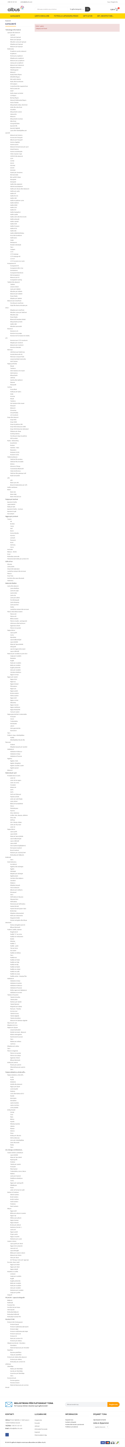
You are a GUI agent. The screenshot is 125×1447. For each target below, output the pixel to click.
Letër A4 (12, 778)
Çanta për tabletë (15, 289)
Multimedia (10, 49)
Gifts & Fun (87, 16)
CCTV (11, 251)
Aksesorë (12, 72)
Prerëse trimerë (14, 1382)
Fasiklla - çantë (14, 946)
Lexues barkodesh (15, 1029)
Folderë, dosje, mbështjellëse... (16, 735)
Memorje (10, 349)
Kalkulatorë (10, 749)
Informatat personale (41, 1429)
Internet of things (15, 466)
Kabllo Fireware (14, 226)
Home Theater (14, 102)
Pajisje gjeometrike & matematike (17, 714)
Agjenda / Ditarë (15, 1057)
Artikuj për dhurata (15, 1135)
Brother (12, 523)
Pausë (12, 1187)
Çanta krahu (13, 593)
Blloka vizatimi (14, 618)
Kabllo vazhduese (12, 487)
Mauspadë (13, 384)
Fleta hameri (13, 1169)
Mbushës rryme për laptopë (18, 42)
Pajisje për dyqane (12, 1027)
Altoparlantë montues (16, 119)
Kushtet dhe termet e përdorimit (74, 1424)
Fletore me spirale (15, 628)
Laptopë (12, 35)
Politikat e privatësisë (71, 1426)
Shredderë (13, 1345)
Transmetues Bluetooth (17, 468)
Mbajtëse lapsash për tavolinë (18, 747)
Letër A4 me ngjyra (15, 780)
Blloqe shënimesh (15, 927)
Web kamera (14, 373)
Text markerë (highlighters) (18, 845)
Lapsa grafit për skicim (16, 1243)
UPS (8, 478)
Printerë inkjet (14, 1329)
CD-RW (12, 160)
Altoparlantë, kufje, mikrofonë (18, 105)
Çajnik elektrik (11, 504)
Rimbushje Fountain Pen (14, 1316)
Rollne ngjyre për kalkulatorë (18, 990)
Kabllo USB (13, 198)
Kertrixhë (10, 549)
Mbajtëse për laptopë (16, 44)
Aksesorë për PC (15, 277)
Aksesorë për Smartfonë (14, 300)
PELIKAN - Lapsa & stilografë (15, 1297)
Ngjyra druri (13, 679)
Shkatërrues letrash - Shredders (16, 1343)
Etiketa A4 (13, 787)
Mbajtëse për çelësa (13, 1046)
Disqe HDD (13, 419)
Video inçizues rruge (16, 153)
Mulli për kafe (11, 506)
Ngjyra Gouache (14, 1236)
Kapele (12, 1121)
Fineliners (13, 1204)
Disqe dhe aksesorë (12, 417)
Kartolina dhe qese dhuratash (15, 578)
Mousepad (13, 892)
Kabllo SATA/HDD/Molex (17, 233)
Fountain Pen (11, 1305)
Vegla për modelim (15, 656)
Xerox (12, 547)
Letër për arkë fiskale (16, 799)
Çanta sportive (14, 604)
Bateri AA (13, 492)
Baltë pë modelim (15, 665)
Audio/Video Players (16, 74)
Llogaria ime (38, 1420)
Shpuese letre (14, 899)
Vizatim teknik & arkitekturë (15, 1152)
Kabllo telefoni (14, 202)
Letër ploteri (14, 801)
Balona (12, 1119)
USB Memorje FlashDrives (17, 352)
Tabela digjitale (14, 1015)
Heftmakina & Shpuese (16, 897)
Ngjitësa (9, 758)
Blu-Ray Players (14, 98)
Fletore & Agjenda (12, 1050)
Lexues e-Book (14, 286)
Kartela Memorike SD (16, 354)
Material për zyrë (11, 773)
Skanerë (12, 382)
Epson (12, 530)
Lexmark (12, 537)
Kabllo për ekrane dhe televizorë (19, 188)
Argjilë (12, 660)
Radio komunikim (15, 475)
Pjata (11, 1117)
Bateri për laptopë (15, 39)
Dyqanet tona (69, 1419)
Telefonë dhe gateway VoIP (18, 473)
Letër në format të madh (17, 1190)
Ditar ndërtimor (14, 813)
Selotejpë (13, 871)
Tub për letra (14, 948)
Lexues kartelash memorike (18, 359)
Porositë (37, 1423)
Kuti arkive (13, 950)
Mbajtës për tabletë (16, 298)
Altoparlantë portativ (16, 321)
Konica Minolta (14, 533)
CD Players (13, 95)
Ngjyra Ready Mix (15, 709)
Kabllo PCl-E (13, 228)
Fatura (12, 806)
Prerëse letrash (11, 1378)
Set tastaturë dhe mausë (17, 403)
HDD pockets (14, 438)
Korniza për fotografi (16, 137)
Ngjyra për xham (15, 1267)
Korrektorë (13, 864)
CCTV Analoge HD (15, 256)
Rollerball (10, 1302)
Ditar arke (13, 817)
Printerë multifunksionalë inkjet (19, 1331)
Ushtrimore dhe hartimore (17, 623)
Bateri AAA (13, 494)
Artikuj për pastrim (12, 1062)
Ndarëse (12, 941)
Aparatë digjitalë (15, 128)
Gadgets (12, 249)
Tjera (11, 247)
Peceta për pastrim (15, 1064)
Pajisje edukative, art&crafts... (15, 1075)
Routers (12, 445)
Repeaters (13, 450)
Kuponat (37, 1432)
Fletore (9, 573)
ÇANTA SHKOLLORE (42, 16)
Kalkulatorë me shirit (16, 992)
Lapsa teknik (13, 834)
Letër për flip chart (15, 824)
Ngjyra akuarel (14, 1222)
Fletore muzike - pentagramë (18, 621)
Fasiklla (12, 737)
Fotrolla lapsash (14, 600)
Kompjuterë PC (11, 263)
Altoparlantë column (16, 112)
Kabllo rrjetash (14, 221)
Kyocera (12, 535)
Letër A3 (12, 827)
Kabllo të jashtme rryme (17, 200)
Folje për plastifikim (15, 1354)
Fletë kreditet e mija (41, 1435)
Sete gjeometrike (15, 728)
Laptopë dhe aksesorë (13, 32)
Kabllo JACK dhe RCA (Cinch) (18, 216)
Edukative (13, 1082)
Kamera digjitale (15, 142)
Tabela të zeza (14, 1013)
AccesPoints (13, 443)
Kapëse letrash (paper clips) (18, 908)
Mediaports (13, 242)
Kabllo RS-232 (14, 195)
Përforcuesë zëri (15, 88)
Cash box (12, 1043)
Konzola (12, 396)
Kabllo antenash (14, 219)
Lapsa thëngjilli (14, 1250)
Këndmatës (13, 723)
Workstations (14, 270)
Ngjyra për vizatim (12, 677)
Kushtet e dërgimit (70, 1422)
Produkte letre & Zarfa (13, 775)
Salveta (12, 1126)
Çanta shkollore (14, 588)
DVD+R (12, 167)
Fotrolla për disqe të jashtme (18, 436)
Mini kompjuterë (15, 275)
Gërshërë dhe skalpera (16, 878)
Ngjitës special (14, 768)
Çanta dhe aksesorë (13, 586)
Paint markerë (14, 1206)
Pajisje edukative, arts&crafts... (15, 1072)
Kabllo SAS (13, 230)
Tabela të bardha (15, 997)
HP (11, 521)
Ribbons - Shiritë (12, 551)
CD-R (11, 158)
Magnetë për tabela (16, 1006)
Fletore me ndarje (15, 1055)
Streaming (13, 410)
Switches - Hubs (14, 447)
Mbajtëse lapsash (15, 885)
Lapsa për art (14, 1248)
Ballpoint (9, 1300)
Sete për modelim (15, 670)
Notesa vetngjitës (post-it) (17, 925)
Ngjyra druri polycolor (16, 1246)
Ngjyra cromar (14, 700)
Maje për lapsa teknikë (16, 644)
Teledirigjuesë (14, 70)
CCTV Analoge (14, 254)
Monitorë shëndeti (15, 347)
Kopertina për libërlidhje (17, 1373)
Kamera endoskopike (16, 151)
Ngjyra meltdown (15, 707)
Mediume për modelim (16, 1290)
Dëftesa (12, 820)
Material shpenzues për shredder (19, 1347)
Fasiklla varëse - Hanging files (18, 976)
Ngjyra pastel (14, 691)
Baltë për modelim (15, 1283)
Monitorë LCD (14, 331)
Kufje (11, 394)
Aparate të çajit (11, 511)
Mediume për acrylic (16, 1239)
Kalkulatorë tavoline (16, 983)
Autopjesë (13, 179)
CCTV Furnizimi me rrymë (17, 261)
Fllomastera (13, 686)
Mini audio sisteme (15, 79)
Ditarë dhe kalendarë (13, 569)
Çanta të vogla (14, 590)
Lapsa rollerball (14, 651)
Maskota (12, 1091)
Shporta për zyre (12, 1022)
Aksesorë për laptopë (16, 46)
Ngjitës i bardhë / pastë (17, 765)
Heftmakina (13, 901)
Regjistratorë (14, 932)
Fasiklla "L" (13, 943)
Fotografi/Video (15, 123)
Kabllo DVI (13, 209)
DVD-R (12, 163)
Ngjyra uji (13, 681)
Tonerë (9, 519)
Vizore (12, 719)
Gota (11, 1114)
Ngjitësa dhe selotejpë (16, 866)
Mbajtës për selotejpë (16, 873)
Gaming (9, 387)
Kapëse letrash (14, 906)
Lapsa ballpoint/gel (15, 639)
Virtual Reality (14, 412)
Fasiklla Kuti (13, 957)
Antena (12, 464)
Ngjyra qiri (13, 688)
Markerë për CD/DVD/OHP (18, 852)
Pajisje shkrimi (11, 630)
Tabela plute (13, 999)
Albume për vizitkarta (16, 890)
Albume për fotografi (16, 139)
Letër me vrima (14, 782)
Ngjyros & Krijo (14, 674)
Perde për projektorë (16, 56)
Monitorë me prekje (16, 333)
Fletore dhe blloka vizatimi (14, 611)
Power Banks (13, 296)
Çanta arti (13, 1229)
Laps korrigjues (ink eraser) (17, 649)
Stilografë (13, 646)
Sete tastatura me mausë (17, 370)
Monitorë (10, 328)
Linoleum (12, 1274)
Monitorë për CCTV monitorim (19, 340)
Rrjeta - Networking (13, 440)
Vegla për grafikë (15, 1292)
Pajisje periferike (12, 363)
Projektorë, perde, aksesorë (18, 51)
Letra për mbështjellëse (17, 1140)
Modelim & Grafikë (12, 1271)
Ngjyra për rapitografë (16, 1183)
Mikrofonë (13, 121)
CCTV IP (12, 258)
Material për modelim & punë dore (17, 653)
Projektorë (13, 53)
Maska (12, 1145)
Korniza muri (13, 1011)
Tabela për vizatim (15, 1164)
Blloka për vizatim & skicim (17, 1253)
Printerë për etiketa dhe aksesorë (17, 1357)
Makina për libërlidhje (16, 1368)
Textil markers (14, 1201)
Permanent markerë (16, 848)
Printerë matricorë (15, 1333)
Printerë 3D (13, 1336)
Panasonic (13, 540)
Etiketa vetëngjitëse (16, 1034)
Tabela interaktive (15, 1018)
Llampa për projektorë (16, 63)
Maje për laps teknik (16, 1157)
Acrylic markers (14, 1199)
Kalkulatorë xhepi (15, 754)
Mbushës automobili (16, 326)
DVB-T (12, 91)
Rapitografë (13, 1159)
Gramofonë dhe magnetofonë (19, 86)
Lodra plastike (14, 1107)
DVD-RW (12, 165)
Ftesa (11, 1133)
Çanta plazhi (10, 566)
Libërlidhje (10, 1366)
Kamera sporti (14, 144)
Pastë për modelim (15, 663)
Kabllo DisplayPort (15, 212)
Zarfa (11, 789)
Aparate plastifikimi (15, 1352)
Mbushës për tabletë (16, 291)
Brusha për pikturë (15, 1225)
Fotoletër (13, 785)
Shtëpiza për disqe (15, 431)
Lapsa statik (13, 843)
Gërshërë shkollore (15, 672)
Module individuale (15, 244)
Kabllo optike (14, 214)
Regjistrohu (113, 1404)
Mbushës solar (14, 314)
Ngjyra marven (14, 705)
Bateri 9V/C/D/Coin (15, 496)
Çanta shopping (14, 602)
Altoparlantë (13, 375)
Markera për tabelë (15, 1001)
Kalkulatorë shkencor (16, 751)
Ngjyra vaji (13, 1215)
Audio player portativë (16, 93)
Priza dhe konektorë (16, 235)
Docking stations (15, 433)
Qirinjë (12, 1112)
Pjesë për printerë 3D (16, 1338)
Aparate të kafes (12, 502)
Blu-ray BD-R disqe (15, 177)
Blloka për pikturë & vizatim (18, 1213)
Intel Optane (14, 361)
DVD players (13, 84)
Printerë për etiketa (16, 1340)
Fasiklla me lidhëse (15, 953)
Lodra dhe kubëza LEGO (17, 1093)
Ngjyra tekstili (14, 1269)
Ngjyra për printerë (11, 516)
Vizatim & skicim (11, 1241)
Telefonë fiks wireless (16, 459)
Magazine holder (15, 918)
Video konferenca (15, 471)
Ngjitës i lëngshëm (15, 763)
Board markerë (14, 850)
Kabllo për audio (15, 191)
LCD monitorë (14, 415)
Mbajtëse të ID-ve (12, 1025)
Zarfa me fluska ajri (15, 794)
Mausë (12, 366)
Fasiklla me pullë (14, 971)
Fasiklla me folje (14, 962)
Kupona (12, 810)
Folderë (12, 744)
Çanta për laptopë (15, 37)
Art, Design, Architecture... (14, 1150)
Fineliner (12, 1162)
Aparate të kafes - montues (15, 509)
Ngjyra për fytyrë (15, 1086)
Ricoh (11, 542)
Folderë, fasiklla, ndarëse (14, 929)
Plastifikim (10, 1350)
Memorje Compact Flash (17, 356)
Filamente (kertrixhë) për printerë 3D (18, 558)
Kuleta (12, 607)
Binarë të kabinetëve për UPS (18, 485)
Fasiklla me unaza (15, 974)
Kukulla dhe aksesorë (16, 1084)
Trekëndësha (14, 721)
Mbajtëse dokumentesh (17, 913)
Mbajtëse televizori (15, 67)
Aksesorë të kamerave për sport (19, 146)
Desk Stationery (11, 862)
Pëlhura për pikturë (15, 1218)
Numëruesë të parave (16, 1036)
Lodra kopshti (14, 1089)
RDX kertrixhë (14, 174)
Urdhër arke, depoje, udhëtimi (19, 815)
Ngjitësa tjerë (14, 876)
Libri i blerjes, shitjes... (16, 822)
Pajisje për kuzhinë (11, 499)
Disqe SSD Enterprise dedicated (19, 429)
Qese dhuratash (14, 1142)
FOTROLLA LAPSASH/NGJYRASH (66, 16)
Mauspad (12, 405)
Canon (12, 526)
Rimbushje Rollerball (13, 1314)
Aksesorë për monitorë (16, 345)
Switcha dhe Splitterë (16, 380)
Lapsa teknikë (14, 642)
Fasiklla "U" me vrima (16, 934)
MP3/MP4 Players (15, 77)
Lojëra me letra (14, 1105)
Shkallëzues (13, 1185)
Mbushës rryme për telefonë (18, 312)
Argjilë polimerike (15, 667)
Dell (11, 528)
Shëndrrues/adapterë (16, 186)
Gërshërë (13, 880)
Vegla (12, 240)
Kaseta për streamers (16, 172)
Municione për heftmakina (17, 904)
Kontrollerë (13, 389)
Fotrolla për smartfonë (16, 303)
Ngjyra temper (14, 684)
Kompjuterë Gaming (16, 279)
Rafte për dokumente (16, 915)
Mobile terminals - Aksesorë (18, 1032)
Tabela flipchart (14, 1004)
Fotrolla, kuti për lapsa (13, 1307)
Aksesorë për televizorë (17, 65)
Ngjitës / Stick (14, 761)
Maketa (12, 1173)
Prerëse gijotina (14, 1380)
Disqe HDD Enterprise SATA (18, 426)
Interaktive (13, 1100)
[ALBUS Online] (18, 8)
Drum (8, 554)
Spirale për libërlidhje (16, 1371)
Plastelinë (13, 658)
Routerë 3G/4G (14, 454)
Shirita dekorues (15, 1138)
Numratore (13, 730)
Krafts (12, 1077)
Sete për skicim (14, 1257)
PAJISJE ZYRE (10, 1319)
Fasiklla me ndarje (15, 969)
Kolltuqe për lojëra (15, 391)
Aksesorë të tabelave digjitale (18, 1020)
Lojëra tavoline (14, 1103)
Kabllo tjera (13, 237)
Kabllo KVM (13, 223)
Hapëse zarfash (14, 796)
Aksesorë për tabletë (16, 293)
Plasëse (12, 1128)
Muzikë (12, 1096)
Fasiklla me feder (15, 960)
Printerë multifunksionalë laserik (19, 1326)
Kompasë (13, 716)
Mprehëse (13, 637)
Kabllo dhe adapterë (16, 184)
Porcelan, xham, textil (13, 1262)
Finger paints (14, 1234)
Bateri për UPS (14, 482)
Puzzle (12, 1079)
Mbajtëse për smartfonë (17, 310)
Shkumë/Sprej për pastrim (17, 1067)
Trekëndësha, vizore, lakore (18, 1171)
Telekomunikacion (12, 457)
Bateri (9, 489)
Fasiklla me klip (14, 964)
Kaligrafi (9, 1295)
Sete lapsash (10, 1309)
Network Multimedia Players (18, 100)
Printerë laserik (14, 1324)
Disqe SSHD (13, 422)
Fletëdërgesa (14, 808)
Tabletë (12, 284)
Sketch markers (14, 1194)
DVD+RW (12, 170)
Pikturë (9, 1208)
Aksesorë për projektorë (17, 60)
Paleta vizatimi (14, 695)
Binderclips (13, 911)
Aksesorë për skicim (15, 1255)
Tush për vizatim (14, 712)
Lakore (12, 726)
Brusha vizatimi (14, 693)
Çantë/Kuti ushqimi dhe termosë (16, 571)
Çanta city (13, 595)
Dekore (12, 1131)
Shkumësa (13, 702)
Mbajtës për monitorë (16, 342)
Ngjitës (12, 869)
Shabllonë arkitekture (16, 1178)
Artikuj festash (11, 1110)
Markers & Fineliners (13, 1192)
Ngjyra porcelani (15, 1264)
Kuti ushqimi (10, 513)
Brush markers (14, 1197)
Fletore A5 (13, 616)
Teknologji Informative (13, 30)
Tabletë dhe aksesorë (13, 282)
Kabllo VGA (13, 207)
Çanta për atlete (15, 597)
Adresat (37, 1426)
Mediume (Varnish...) (16, 1227)
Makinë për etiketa (15, 1041)
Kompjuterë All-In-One (16, 268)
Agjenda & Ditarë (15, 625)
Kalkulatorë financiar (16, 756)
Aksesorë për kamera (16, 135)
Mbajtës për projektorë (17, 58)
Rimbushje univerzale (13, 556)
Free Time (10, 576)
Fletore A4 (13, 614)
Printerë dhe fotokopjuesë (15, 1322)
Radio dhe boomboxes (16, 81)
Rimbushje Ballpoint (13, 1312)
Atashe (12, 939)
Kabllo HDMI (13, 205)
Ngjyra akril (13, 698)
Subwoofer (13, 114)
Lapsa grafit (13, 632)
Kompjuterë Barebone (16, 272)
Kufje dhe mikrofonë (16, 107)
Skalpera (12, 883)
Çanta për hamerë (15, 1176)
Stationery (10, 580)
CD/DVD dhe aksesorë (16, 156)
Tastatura (13, 368)
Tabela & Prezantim (12, 994)
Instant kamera (14, 149)
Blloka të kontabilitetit (16, 803)
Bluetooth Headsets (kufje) (18, 319)
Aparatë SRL (13, 126)
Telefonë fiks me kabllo (16, 461)
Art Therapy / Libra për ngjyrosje (19, 1260)
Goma (12, 635)
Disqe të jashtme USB (16, 424)
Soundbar (13, 109)
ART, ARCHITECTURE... (105, 16)
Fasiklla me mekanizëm (16, 936)
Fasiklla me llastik (15, 967)
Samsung (12, 544)
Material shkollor (11, 583)
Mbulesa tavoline (15, 1124)
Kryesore (8, 21)
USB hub (12, 377)
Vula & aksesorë (14, 887)
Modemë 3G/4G (14, 452)
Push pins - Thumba (15, 1008)
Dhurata (9, 564)
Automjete (13, 1098)
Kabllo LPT (13, 193)
